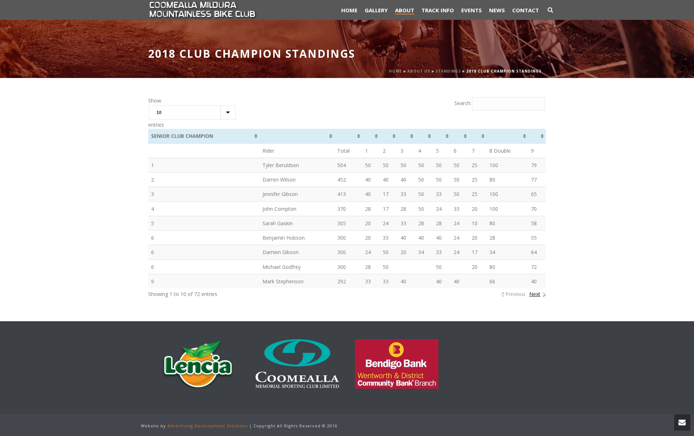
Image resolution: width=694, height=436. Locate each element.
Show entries (156, 112)
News (497, 10)
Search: (462, 103)
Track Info (437, 10)
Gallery (376, 10)
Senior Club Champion (182, 135)
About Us (418, 71)
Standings (448, 71)
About (404, 10)
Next (534, 294)
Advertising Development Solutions (207, 425)
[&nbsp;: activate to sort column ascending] (297, 136)
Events (471, 10)
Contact (525, 10)
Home (349, 10)
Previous (515, 294)
